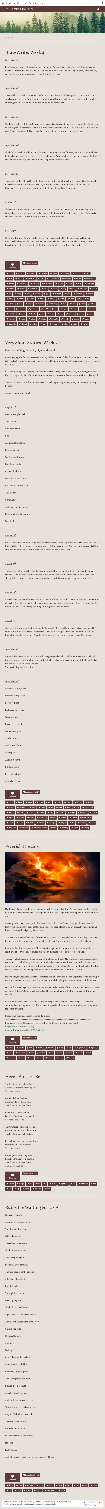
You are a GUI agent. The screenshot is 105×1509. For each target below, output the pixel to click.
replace (21, 818)
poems (41, 812)
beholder (31, 278)
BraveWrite (90, 278)
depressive (34, 289)
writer (75, 324)
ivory (60, 1485)
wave (44, 324)
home (41, 1485)
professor (34, 309)
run (51, 1053)
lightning (94, 1048)
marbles (41, 304)
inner (51, 1485)
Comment (12, 268)
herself (90, 294)
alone (11, 273)
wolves (50, 1058)
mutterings (53, 304)
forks (61, 1048)
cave (30, 1048)
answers (32, 273)
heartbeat (78, 294)
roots (31, 818)
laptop (52, 299)
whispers (55, 324)
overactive (21, 1053)
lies (52, 807)
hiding (11, 299)
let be (54, 1184)
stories (71, 314)
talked (33, 319)
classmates (23, 284)
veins (22, 1058)
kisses (42, 299)
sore (61, 314)
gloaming (23, 807)
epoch (94, 289)
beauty (20, 278)
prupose (83, 812)
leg (80, 299)
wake (40, 1058)
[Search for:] (97, 9)
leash (62, 299)
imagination (81, 1048)
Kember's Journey (22, 9)
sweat (80, 1053)
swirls (23, 319)
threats (66, 319)
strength (52, 823)
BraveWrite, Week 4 (24, 52)
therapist (54, 319)
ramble (46, 309)
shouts (33, 314)
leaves (71, 299)
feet (28, 294)
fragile (90, 802)
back (87, 273)
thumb (76, 319)
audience (66, 273)
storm (81, 314)
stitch (21, 823)
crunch (11, 289)
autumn (78, 273)
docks (55, 289)
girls (47, 294)
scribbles (12, 314)
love (77, 807)
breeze (11, 284)
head (68, 294)
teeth (89, 1053)
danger (21, 1184)
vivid (31, 1058)
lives (69, 807)
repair (11, 818)
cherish (40, 802)
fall (31, 1184)
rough (74, 309)
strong (38, 1490)
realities (42, 1053)
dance (11, 1485)
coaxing (36, 284)
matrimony (89, 807)
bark (10, 278)
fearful (69, 802)
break (30, 802)
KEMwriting (36, 1030)
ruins (95, 1485)
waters (34, 324)
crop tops (90, 284)
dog (64, 289)
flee (38, 1184)
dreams (51, 1048)
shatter (63, 818)
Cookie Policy (51, 1504)
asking (54, 273)
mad (20, 304)
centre (40, 1048)
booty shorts (54, 278)
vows (54, 828)
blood (11, 1048)
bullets (21, 1048)
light (60, 807)
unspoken (12, 828)
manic (30, 304)
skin (42, 314)
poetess (61, 812)
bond (20, 802)
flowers (38, 294)
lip (88, 299)
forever (79, 802)
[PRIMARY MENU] (6, 9)
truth (93, 823)
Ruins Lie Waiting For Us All (33, 1207)
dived (45, 289)
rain (32, 1053)
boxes (78, 278)
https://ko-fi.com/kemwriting (19, 1026)
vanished (25, 828)
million (11, 812)
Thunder (12, 1058)
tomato (82, 823)
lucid (10, 1053)
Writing (85, 324)
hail (69, 1048)
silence (74, 818)
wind (66, 324)
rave (55, 309)
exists (59, 802)
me (74, 1184)
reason (94, 812)
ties (73, 823)
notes (92, 304)
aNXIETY (44, 273)
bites (42, 278)
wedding (65, 828)
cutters (22, 289)
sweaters (12, 319)
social (52, 314)
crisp (79, 284)
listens (11, 304)
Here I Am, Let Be (22, 1076)
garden (11, 807)
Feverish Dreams (22, 846)
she (10, 1490)
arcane (11, 1184)
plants (31, 812)
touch (86, 319)
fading (19, 294)
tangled (63, 823)
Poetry (72, 812)
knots (43, 807)
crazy (70, 284)
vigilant (24, 324)
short (23, 314)
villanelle (38, 1189)
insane (21, 299)
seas (54, 818)
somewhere (86, 818)
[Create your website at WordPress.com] (52, 3)
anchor (21, 273)
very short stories (40, 828)
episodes (83, 289)
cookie (60, 284)
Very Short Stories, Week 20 (32, 342)
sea (10, 1189)
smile (19, 1490)
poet (51, 812)
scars (93, 309)
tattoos (43, 319)
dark (20, 1485)
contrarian (48, 284)
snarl (60, 1053)
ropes (65, 309)
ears (73, 289)
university (12, 324)
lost (77, 1485)
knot (33, 807)
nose (83, 304)
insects (31, 299)
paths (21, 812)
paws (11, 309)
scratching (43, 818)
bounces (67, 278)
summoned (51, 1490)
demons (30, 1485)
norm (73, 304)
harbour (58, 294)
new (64, 304)
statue (11, 823)
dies (49, 802)
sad (84, 309)
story (91, 314)
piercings (21, 309)
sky (18, 1189)
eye (10, 294)
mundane (84, 1184)
